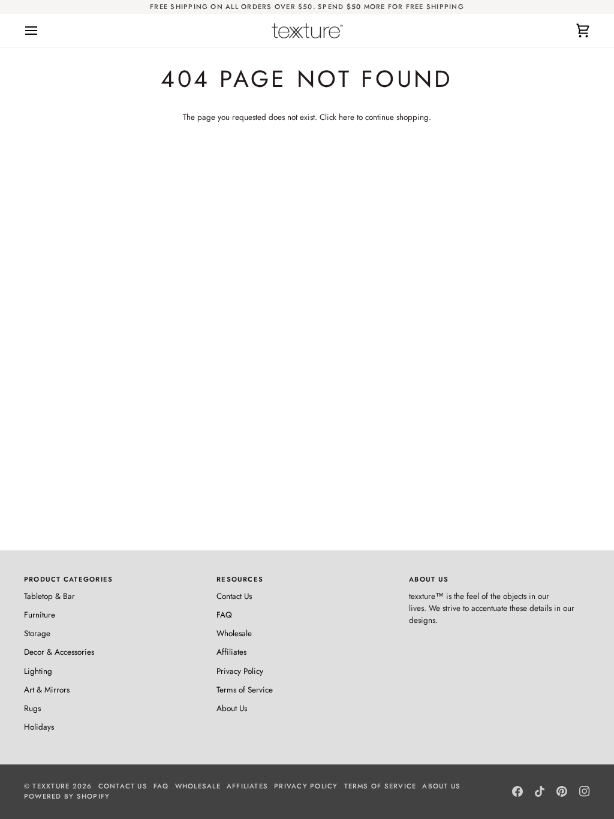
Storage (37, 633)
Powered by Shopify (67, 796)
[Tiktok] (539, 791)
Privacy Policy (239, 671)
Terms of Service (244, 689)
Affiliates (231, 652)
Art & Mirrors (47, 689)
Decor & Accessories (59, 652)
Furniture (39, 615)
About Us (231, 708)
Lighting (38, 671)
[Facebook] (517, 791)
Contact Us (234, 596)
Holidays (39, 727)
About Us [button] (429, 579)
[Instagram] (584, 791)
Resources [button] (239, 579)
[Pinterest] (561, 791)
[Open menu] (42, 30)
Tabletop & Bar (49, 596)
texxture (51, 786)
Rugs (32, 708)
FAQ (224, 615)
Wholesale (234, 633)
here (346, 117)
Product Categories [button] (68, 579)
